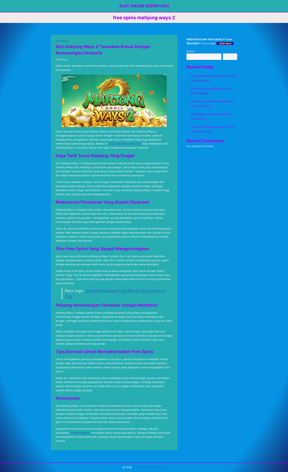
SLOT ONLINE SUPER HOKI (149, 467)
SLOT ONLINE (62, 41)
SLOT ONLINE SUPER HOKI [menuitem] (125, 143)
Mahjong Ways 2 (80, 432)
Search (190, 51)
